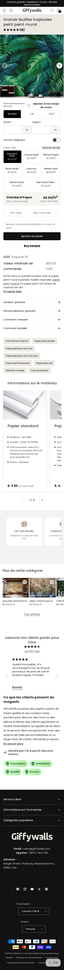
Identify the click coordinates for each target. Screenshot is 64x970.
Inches (12, 114)
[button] (4, 10)
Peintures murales (15, 370)
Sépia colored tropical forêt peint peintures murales (41, 601)
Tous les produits (39, 370)
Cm (32, 114)
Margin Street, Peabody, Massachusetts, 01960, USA (29, 863)
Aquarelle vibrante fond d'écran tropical (15, 601)
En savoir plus (12, 291)
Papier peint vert (44, 363)
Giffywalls (18, 953)
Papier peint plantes (44, 341)
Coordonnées (51, 957)
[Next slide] (42, 500)
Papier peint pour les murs (19, 348)
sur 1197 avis (32, 651)
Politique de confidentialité (29, 957)
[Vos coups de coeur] (52, 10)
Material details (51, 147)
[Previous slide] (22, 500)
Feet (52, 114)
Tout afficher (32, 614)
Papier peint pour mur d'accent (22, 355)
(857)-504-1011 (32, 853)
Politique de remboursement (20, 962)
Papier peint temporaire (18, 363)
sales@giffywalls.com (32, 848)
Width (7, 122)
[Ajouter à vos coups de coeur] (25, 582)
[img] (32, 646)
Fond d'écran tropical (17, 341)
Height (36, 122)
